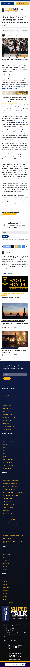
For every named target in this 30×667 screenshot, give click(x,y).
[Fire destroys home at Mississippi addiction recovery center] (15, 339)
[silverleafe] (15, 92)
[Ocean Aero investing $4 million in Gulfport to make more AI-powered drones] (15, 311)
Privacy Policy (10, 240)
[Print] (15, 30)
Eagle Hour (5, 293)
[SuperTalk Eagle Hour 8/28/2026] (15, 284)
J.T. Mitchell (9, 35)
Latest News (15, 212)
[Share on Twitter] (8, 30)
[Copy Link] (12, 30)
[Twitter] (27, 252)
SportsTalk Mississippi (19, 122)
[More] (17, 30)
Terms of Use (15, 239)
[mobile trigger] (22, 10)
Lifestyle (21, 320)
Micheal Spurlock (6, 197)
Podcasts (12, 293)
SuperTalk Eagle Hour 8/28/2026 (11, 297)
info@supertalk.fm (13, 640)
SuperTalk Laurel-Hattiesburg (10, 300)
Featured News (6, 212)
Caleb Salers (6, 327)
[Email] (10, 30)
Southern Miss (6, 214)
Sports (14, 214)
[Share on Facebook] (5, 30)
